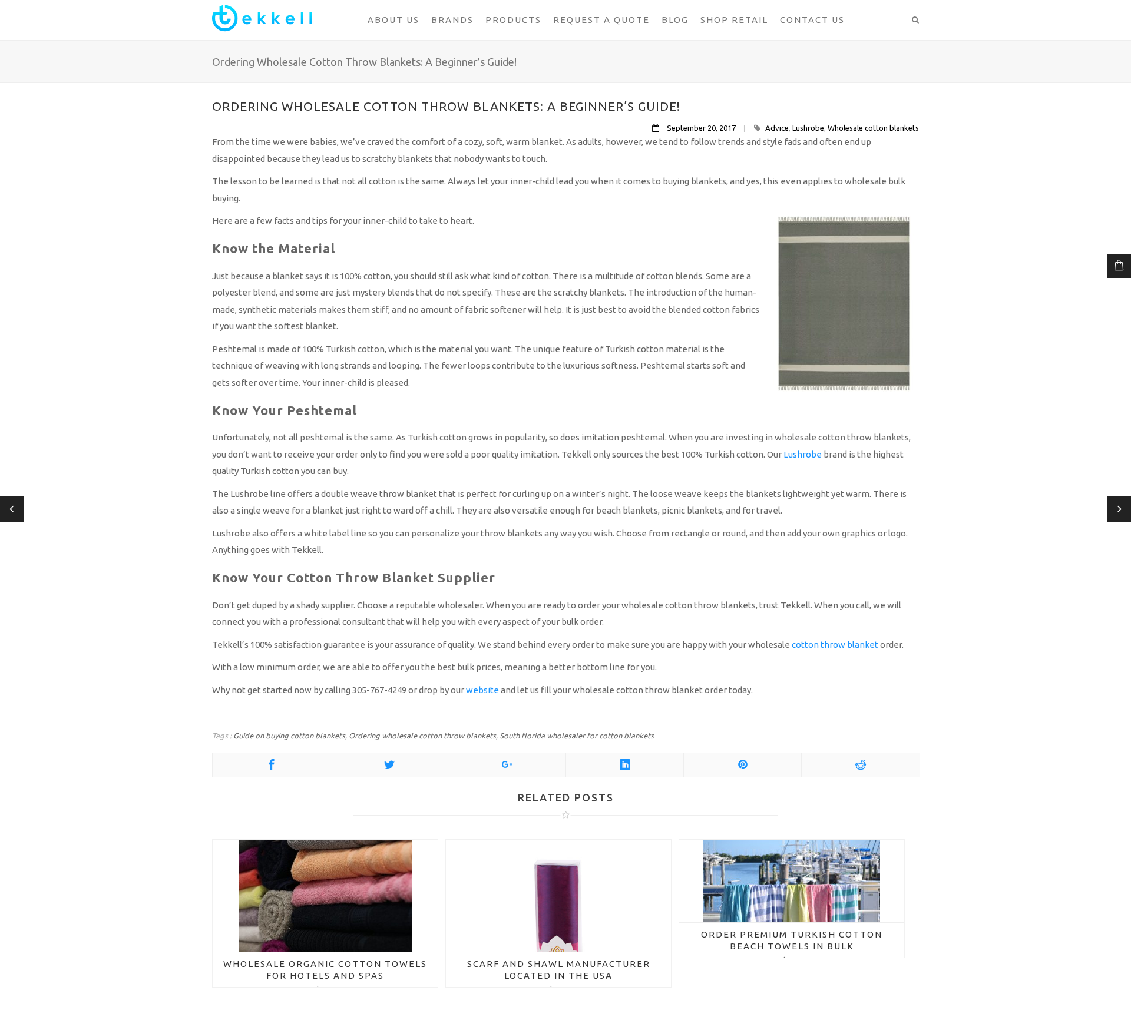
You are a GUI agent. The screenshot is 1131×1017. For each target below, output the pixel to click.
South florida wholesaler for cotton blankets (577, 735)
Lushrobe (808, 128)
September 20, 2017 (701, 128)
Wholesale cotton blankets (873, 128)
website (482, 690)
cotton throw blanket (834, 645)
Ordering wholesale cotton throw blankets (422, 735)
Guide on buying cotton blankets (289, 735)
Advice (777, 128)
